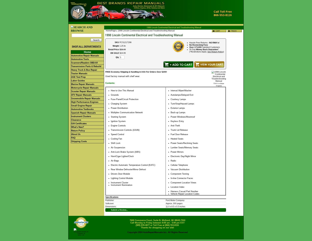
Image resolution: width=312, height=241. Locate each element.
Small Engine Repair (81, 105)
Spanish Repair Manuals (83, 113)
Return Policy (78, 130)
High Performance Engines (84, 102)
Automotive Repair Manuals (85, 55)
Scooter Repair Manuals (83, 91)
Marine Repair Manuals (82, 84)
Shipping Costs (79, 141)
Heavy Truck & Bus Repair (84, 70)
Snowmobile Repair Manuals (85, 98)
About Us (75, 134)
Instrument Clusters (81, 116)
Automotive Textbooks (82, 109)
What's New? (77, 127)
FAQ (73, 138)
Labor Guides (78, 80)
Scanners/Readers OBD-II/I (84, 63)
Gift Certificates (79, 123)
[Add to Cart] (178, 64)
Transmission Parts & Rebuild (86, 66)
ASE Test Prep (78, 77)
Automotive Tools (80, 59)
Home (87, 52)
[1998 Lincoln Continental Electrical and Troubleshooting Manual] (219, 81)
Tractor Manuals (79, 73)
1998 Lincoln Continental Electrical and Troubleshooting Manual (146, 31)
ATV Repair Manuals (81, 95)
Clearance (76, 120)
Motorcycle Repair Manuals (84, 88)
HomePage (111, 31)
